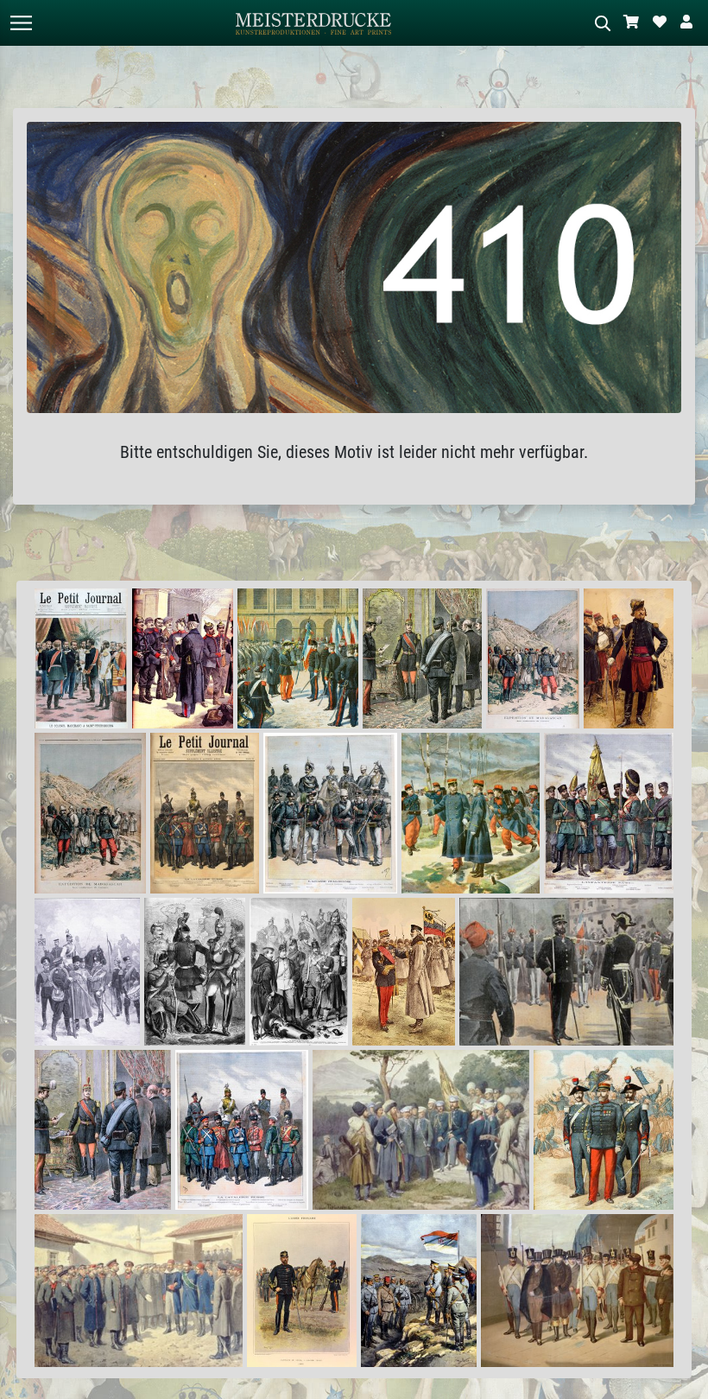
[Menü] (20, 23)
